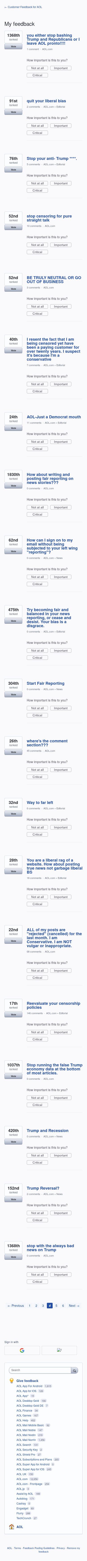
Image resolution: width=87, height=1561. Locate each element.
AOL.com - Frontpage (30, 1484)
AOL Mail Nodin (26, 1435)
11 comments (34, 422)
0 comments (33, 488)
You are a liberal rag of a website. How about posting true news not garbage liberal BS (55, 866)
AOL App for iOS (27, 1391)
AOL (20, 1527)
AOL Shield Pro (26, 1454)
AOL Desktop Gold (28, 1400)
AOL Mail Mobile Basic (31, 1425)
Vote (13, 46)
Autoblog (22, 1498)
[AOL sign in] (59, 1350)
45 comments (34, 750)
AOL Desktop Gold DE (30, 1405)
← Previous (16, 1305)
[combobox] (41, 1370)
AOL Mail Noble (26, 1430)
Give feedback (27, 1380)
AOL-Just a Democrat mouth (54, 417)
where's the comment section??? (47, 743)
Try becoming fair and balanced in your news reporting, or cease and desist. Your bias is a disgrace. (49, 617)
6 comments (33, 808)
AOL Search (24, 1444)
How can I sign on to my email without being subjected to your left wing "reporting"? (52, 546)
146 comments (35, 1013)
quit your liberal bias (46, 101)
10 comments (34, 226)
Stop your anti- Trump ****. (52, 158)
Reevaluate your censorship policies (53, 1005)
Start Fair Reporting (45, 683)
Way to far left (40, 802)
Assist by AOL (25, 1493)
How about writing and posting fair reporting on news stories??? (50, 478)
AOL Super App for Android (33, 1464)
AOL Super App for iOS (31, 1469)
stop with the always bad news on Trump (50, 1248)
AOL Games (24, 1415)
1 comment (33, 49)
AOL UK (22, 1474)
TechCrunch (24, 1518)
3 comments (33, 287)
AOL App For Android (30, 1386)
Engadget (23, 1508)
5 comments (33, 164)
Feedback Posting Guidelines (39, 1548)
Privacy (61, 1548)
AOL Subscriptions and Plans (35, 1459)
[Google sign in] (22, 1350)
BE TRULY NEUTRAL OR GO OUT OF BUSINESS (54, 279)
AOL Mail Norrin (27, 1440)
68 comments (34, 951)
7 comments (33, 365)
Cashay (22, 1503)
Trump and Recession (47, 1130)
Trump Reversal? (43, 1188)
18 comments (34, 878)
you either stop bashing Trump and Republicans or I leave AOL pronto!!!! (53, 39)
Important (62, 68)
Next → (74, 1305)
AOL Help (23, 1420)
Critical (40, 75)
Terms (17, 1548)
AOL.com (47, 49)
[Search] (74, 1370)
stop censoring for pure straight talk (49, 218)
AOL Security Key (27, 1449)
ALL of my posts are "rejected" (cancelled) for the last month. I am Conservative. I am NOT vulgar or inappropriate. (54, 938)
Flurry (20, 1513)
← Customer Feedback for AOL (23, 7)
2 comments (33, 106)
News (59, 558)
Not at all (39, 68)
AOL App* (23, 1396)
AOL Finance (25, 1410)
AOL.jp (21, 1489)
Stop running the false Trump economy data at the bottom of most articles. (55, 1069)
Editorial (60, 106)
